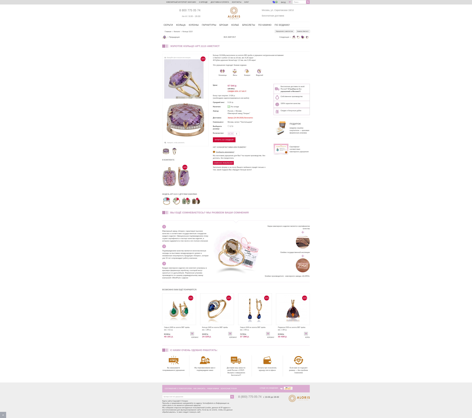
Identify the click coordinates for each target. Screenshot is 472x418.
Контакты (236, 2)
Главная (168, 31)
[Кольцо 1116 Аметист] (164, 37)
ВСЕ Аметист (230, 37)
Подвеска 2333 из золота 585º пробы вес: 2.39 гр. (291, 328)
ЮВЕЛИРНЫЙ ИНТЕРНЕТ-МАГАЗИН (181, 2)
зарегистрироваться (232, 98)
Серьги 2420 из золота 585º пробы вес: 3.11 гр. (177, 328)
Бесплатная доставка (273, 16)
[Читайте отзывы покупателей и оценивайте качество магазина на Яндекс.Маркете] (288, 388)
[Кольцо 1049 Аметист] (307, 37)
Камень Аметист (303, 31)
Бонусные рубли (229, 388)
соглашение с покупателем (178, 388)
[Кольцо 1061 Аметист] (303, 37)
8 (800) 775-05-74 (249, 396)
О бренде (203, 2)
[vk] (281, 388)
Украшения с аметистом (284, 31)
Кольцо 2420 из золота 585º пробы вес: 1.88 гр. (215, 328)
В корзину (192, 334)
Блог (246, 2)
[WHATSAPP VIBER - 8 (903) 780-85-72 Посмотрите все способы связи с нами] (275, 2)
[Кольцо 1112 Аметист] (294, 37)
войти (246, 98)
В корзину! (230, 334)
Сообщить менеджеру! (225, 152)
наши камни (213, 388)
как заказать (199, 388)
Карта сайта (167, 401)
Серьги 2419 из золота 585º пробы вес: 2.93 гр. (253, 328)
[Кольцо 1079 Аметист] (298, 37)
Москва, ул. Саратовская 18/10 (278, 10)
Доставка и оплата (220, 2)
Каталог (177, 31)
